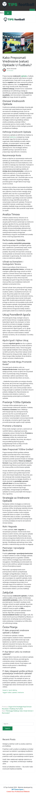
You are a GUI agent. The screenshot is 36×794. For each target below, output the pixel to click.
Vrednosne (20, 692)
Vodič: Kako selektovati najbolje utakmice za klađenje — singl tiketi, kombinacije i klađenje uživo (17, 761)
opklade (14, 692)
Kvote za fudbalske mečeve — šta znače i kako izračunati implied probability (18, 768)
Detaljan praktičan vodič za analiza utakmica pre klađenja (17, 745)
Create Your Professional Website (18, 792)
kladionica (12, 137)
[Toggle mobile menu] (32, 10)
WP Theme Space (17, 789)
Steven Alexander (12, 68)
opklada (24, 76)
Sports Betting (13, 690)
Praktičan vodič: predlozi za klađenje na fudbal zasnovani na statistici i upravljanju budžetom (18, 750)
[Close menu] (8, 13)
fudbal (9, 692)
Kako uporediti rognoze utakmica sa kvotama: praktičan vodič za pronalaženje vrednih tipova (18, 755)
